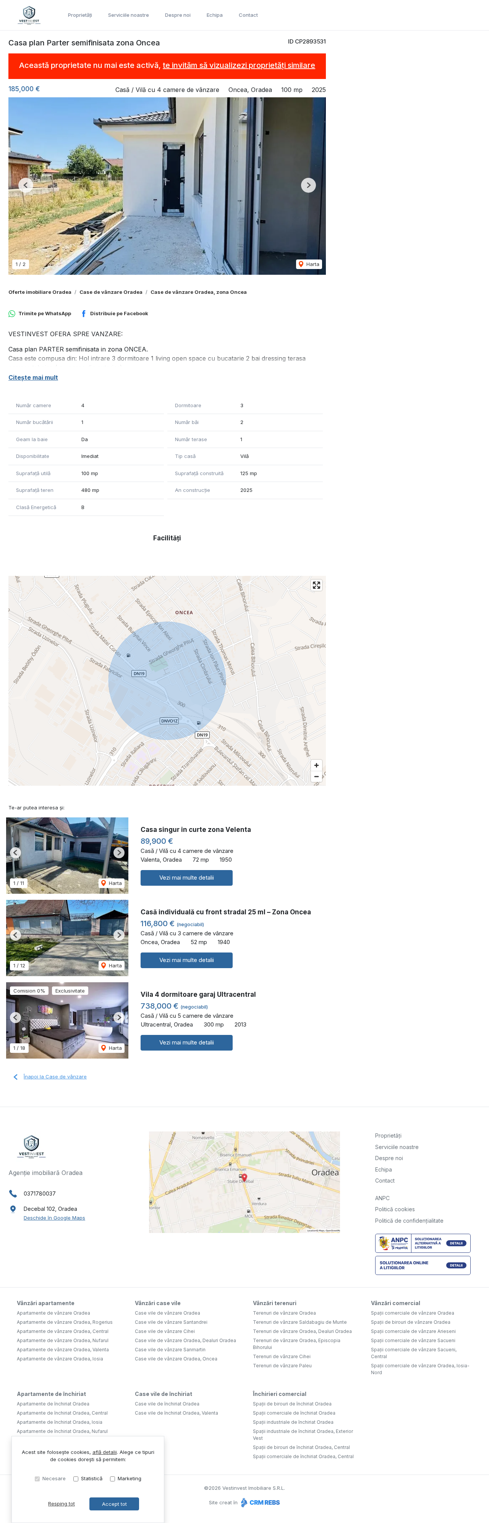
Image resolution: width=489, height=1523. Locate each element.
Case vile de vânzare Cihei (165, 1331)
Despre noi (178, 15)
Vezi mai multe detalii (186, 877)
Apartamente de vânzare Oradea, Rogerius (65, 1322)
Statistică (91, 1478)
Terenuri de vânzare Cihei (282, 1356)
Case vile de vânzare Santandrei (171, 1322)
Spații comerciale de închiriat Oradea (294, 1413)
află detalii (104, 1452)
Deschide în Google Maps (54, 1218)
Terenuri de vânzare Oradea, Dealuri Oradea (302, 1331)
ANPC (382, 1198)
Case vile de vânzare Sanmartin (170, 1349)
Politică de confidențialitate (409, 1220)
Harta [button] (312, 264)
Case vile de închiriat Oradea (167, 1404)
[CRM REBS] (259, 1502)
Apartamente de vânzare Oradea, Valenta (63, 1349)
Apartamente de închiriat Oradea (53, 1404)
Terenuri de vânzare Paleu (282, 1365)
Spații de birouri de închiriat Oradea (292, 1404)
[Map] (167, 681)
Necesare (54, 1478)
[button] (25, 185)
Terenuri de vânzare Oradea (284, 1313)
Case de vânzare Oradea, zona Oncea (199, 292)
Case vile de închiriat (163, 1394)
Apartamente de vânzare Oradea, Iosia (60, 1359)
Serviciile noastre (128, 15)
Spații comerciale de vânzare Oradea (412, 1313)
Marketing (129, 1478)
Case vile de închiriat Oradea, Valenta (176, 1413)
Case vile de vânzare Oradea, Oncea (176, 1359)
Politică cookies (395, 1209)
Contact (248, 15)
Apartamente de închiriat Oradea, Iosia (59, 1422)
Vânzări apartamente (45, 1303)
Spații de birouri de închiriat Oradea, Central (301, 1447)
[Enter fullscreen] (316, 585)
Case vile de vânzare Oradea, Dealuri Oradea (185, 1340)
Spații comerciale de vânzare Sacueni (413, 1340)
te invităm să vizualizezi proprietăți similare (239, 65)
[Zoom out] (316, 776)
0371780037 (40, 1193)
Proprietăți (80, 15)
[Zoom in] (316, 765)
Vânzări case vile (158, 1303)
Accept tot (114, 1504)
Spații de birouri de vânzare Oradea (410, 1322)
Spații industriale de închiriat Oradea (293, 1422)
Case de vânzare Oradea (110, 292)
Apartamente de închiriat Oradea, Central (62, 1413)
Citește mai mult (33, 377)
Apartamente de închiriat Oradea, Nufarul (62, 1431)
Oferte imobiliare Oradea (39, 292)
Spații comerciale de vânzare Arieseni (413, 1331)
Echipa (215, 15)
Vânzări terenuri (274, 1303)
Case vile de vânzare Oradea (167, 1313)
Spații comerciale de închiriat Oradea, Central (303, 1456)
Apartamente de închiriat (51, 1394)
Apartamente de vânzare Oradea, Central (62, 1331)
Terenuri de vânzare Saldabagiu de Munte (300, 1322)
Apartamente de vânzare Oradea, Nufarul (62, 1340)
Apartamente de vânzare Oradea (53, 1313)
